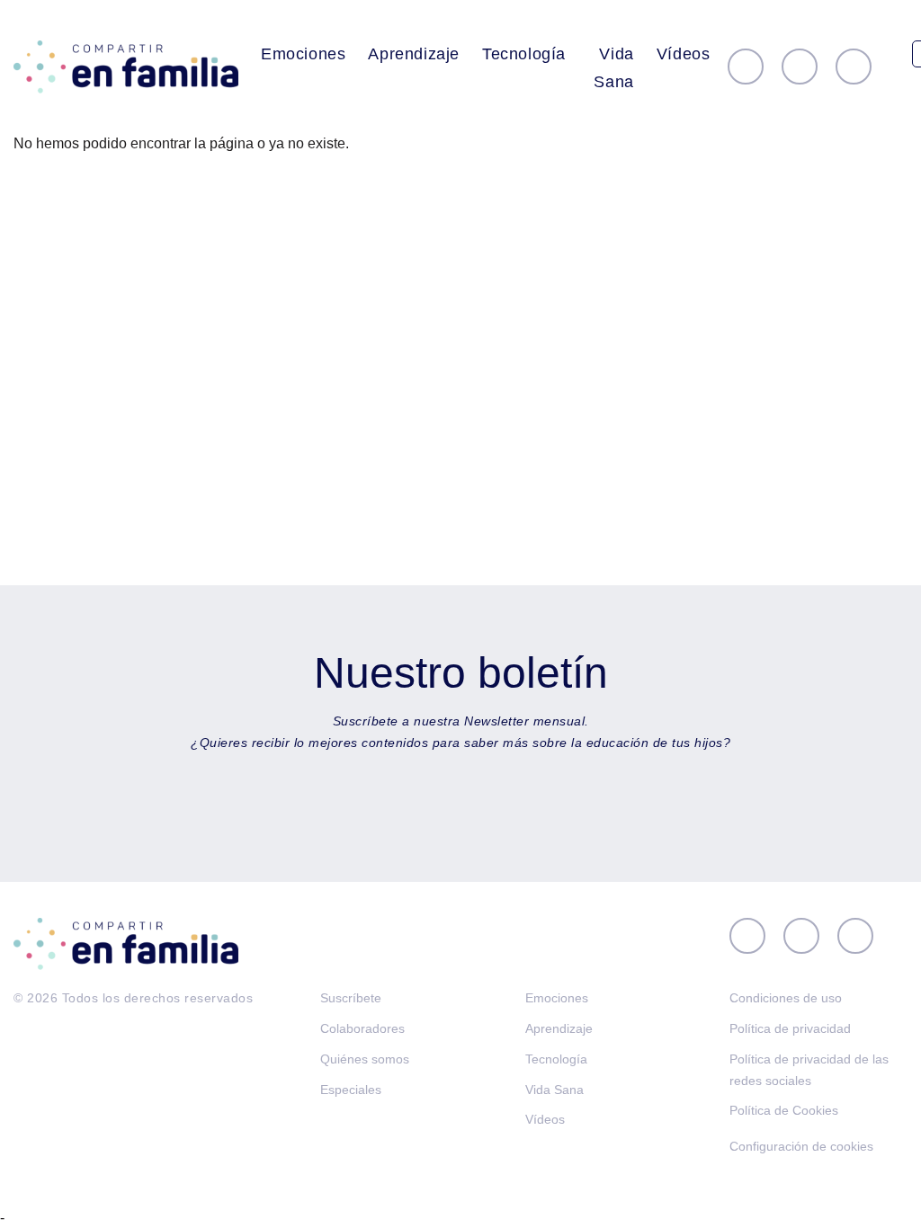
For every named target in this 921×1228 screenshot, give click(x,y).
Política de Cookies (783, 1110)
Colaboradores (362, 1028)
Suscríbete (350, 998)
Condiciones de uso (785, 998)
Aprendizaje (414, 54)
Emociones (303, 54)
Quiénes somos (364, 1059)
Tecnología (524, 54)
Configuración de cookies (801, 1146)
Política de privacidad (790, 1028)
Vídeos (684, 54)
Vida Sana (613, 68)
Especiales (350, 1089)
